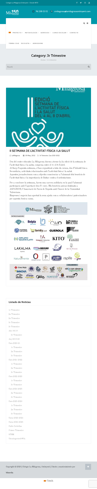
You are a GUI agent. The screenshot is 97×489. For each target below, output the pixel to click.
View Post (48, 120)
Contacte (74, 33)
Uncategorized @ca (17, 439)
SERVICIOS (45, 33)
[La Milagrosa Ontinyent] (15, 11)
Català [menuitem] (50, 481)
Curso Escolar (60, 33)
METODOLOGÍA (31, 33)
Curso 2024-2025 (16, 422)
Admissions (38, 43)
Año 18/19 (13, 331)
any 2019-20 (14, 339)
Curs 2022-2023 (15, 376)
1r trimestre (14, 310)
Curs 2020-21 (14, 343)
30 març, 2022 (30, 155)
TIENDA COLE (14, 43)
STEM (11, 435)
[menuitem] (10, 32)
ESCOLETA (25, 43)
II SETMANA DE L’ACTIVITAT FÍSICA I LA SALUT (40, 151)
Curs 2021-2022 (54, 155)
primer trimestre (16, 430)
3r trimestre (44, 155)
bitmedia (9, 473)
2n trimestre (14, 314)
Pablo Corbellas (15, 426)
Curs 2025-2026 (15, 401)
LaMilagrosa (16, 155)
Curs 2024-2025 (15, 389)
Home (43, 60)
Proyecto (17, 33)
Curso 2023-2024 (16, 418)
